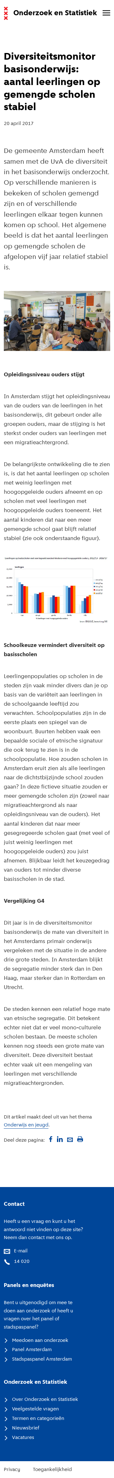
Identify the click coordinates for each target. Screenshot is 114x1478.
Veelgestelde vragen (35, 1409)
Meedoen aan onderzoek (40, 1340)
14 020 (21, 1261)
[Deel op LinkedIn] (60, 1139)
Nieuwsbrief (25, 1428)
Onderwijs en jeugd (26, 1125)
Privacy (12, 1469)
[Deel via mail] (70, 1139)
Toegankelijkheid (52, 1469)
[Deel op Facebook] (50, 1139)
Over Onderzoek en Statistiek (45, 1399)
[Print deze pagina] (80, 1139)
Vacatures (23, 1437)
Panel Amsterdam (32, 1349)
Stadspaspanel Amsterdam (42, 1359)
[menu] (103, 13)
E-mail (21, 1251)
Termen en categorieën (38, 1418)
